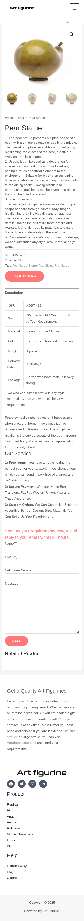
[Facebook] (11, 784)
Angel (11, 816)
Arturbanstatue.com (21, 743)
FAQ (10, 872)
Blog (10, 846)
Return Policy (17, 866)
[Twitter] (22, 784)
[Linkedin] (43, 784)
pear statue (19, 265)
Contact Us (15, 878)
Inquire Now (24, 276)
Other (20, 118)
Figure (12, 810)
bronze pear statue (41, 265)
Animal (12, 822)
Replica (12, 804)
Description (14, 292)
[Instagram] (32, 784)
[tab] (42, 292)
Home (9, 118)
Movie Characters (20, 834)
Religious (14, 828)
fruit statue (62, 265)
